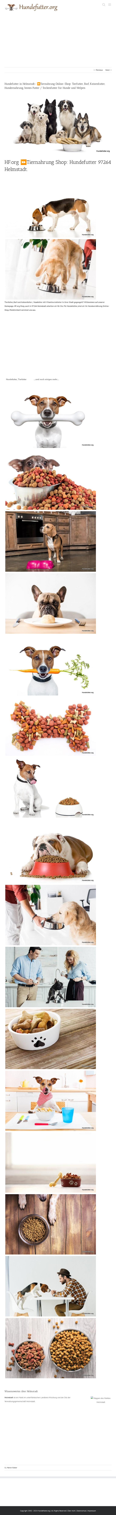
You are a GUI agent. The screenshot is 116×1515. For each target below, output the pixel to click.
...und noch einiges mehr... (46, 379)
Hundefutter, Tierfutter (16, 379)
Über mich (71, 1511)
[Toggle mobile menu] (109, 4)
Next (107, 70)
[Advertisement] (58, 36)
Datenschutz (81, 1511)
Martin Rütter (12, 1467)
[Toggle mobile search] (103, 4)
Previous (99, 70)
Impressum (92, 1511)
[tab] (16, 379)
